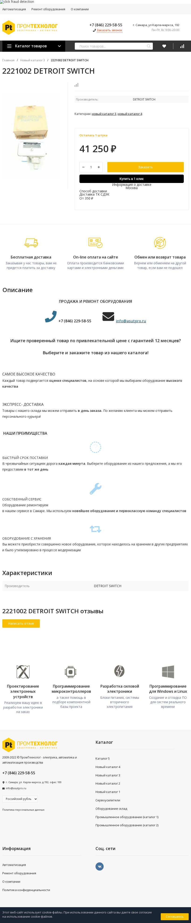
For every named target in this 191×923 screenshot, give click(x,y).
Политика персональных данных (23, 809)
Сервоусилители (108, 800)
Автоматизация (14, 865)
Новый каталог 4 (130, 114)
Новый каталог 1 (108, 792)
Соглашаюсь (175, 917)
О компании (80, 9)
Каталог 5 (103, 758)
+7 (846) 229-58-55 (105, 25)
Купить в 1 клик (131, 179)
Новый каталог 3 (32, 60)
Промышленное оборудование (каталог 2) (127, 825)
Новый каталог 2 (108, 783)
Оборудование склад (111, 808)
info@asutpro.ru (16, 788)
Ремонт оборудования (48, 9)
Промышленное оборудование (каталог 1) (127, 817)
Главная (8, 60)
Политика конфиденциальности (26, 890)
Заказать (145, 167)
